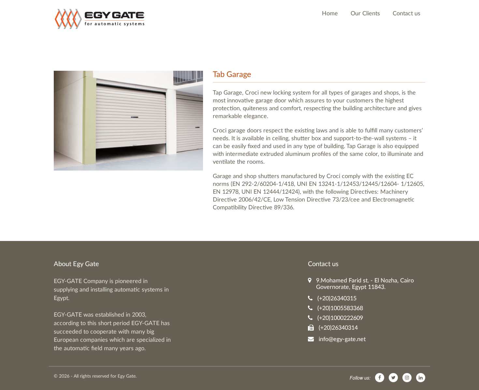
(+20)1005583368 (340, 308)
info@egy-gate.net (342, 339)
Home (330, 14)
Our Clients (365, 14)
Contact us (406, 14)
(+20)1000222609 (340, 318)
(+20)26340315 (336, 299)
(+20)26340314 (338, 328)
